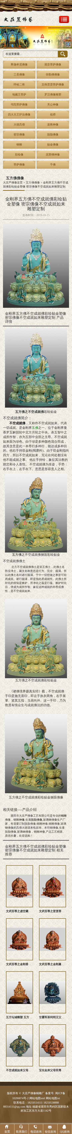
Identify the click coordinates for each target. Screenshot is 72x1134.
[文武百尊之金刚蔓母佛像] (52, 939)
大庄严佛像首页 (13, 182)
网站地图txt (53, 1098)
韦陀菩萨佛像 (19, 104)
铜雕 (19, 144)
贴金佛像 (52, 144)
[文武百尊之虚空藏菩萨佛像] (19, 886)
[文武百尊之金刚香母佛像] (19, 939)
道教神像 (52, 124)
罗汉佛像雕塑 (52, 94)
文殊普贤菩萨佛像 (53, 84)
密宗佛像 (19, 134)
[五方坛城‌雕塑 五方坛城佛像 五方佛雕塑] (19, 992)
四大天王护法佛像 (19, 114)
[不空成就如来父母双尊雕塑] (19, 1045)
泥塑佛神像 (53, 154)
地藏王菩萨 (19, 94)
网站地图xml (37, 1098)
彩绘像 (19, 154)
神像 (22, 819)
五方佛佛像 (33, 182)
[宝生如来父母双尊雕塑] (52, 1045)
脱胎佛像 (52, 134)
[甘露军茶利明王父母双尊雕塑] (52, 992)
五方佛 (17, 554)
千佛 (53, 164)
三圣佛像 (19, 74)
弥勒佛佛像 (53, 74)
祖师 (53, 114)
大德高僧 (19, 124)
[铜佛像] (36, 37)
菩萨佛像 (19, 164)
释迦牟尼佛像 (19, 64)
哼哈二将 (19, 84)
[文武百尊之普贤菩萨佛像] (52, 886)
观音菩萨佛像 (52, 64)
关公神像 (52, 104)
